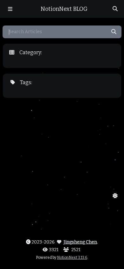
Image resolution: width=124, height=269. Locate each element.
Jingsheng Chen (80, 242)
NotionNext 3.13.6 (72, 257)
